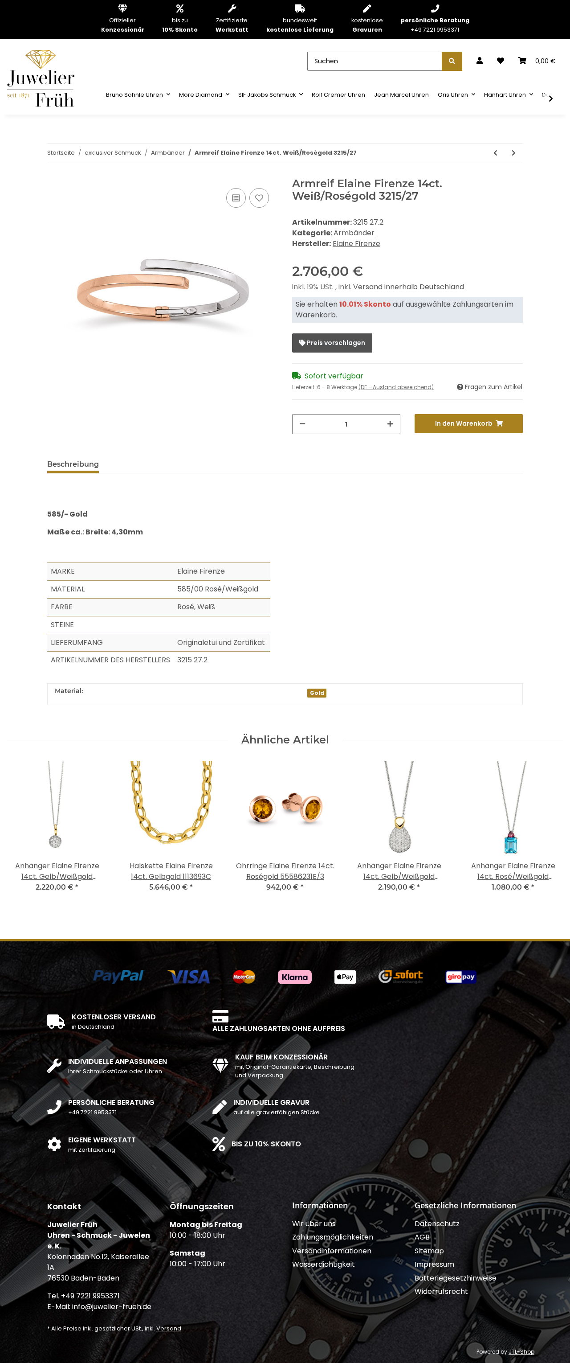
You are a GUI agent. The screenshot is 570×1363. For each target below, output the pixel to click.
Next (548, 832)
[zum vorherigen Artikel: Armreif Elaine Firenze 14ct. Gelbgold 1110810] (495, 153)
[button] (479, 61)
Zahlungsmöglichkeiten (332, 1237)
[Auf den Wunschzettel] (259, 198)
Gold (317, 693)
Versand (168, 1328)
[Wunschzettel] (500, 61)
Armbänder (354, 233)
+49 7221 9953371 (435, 24)
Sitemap (429, 1251)
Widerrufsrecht (441, 1291)
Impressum (434, 1264)
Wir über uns (314, 1224)
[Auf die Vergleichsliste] (236, 198)
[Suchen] (452, 61)
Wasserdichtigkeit (323, 1264)
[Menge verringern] (302, 424)
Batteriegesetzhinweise (456, 1278)
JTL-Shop (521, 1351)
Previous (22, 832)
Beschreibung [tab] (73, 464)
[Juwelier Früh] (43, 78)
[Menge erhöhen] (390, 424)
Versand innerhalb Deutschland (408, 287)
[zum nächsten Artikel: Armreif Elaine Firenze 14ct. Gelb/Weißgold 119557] (514, 153)
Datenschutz (437, 1224)
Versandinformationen (331, 1251)
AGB (422, 1237)
